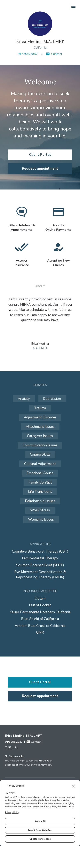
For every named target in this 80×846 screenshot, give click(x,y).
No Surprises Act (14, 756)
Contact (56, 54)
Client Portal (40, 154)
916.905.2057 (28, 54)
